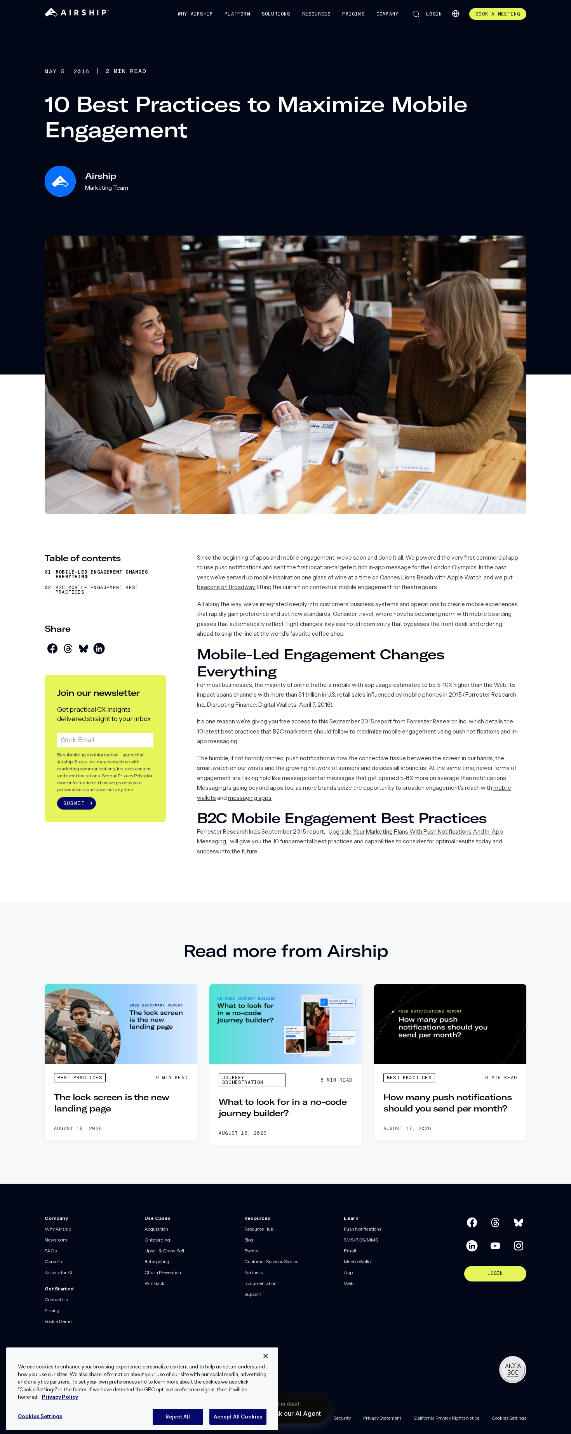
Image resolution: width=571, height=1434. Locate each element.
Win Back (154, 1283)
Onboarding (157, 1240)
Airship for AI (58, 1272)
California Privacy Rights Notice (446, 1418)
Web (348, 1283)
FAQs (51, 1251)
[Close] (265, 1356)
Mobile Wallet (358, 1261)
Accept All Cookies (238, 1416)
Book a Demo (58, 1321)
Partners (253, 1272)
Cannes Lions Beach (406, 577)
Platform (237, 14)
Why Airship (195, 14)
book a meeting (497, 14)
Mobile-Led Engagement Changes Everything (102, 574)
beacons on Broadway (226, 587)
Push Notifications (362, 1229)
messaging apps (250, 797)
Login (434, 14)
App (348, 1272)
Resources (316, 14)
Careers (53, 1261)
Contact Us (56, 1299)
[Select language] (455, 13)
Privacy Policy (132, 776)
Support (252, 1294)
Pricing (353, 14)
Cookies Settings (509, 1418)
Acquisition (156, 1229)
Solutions (276, 14)
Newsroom (56, 1240)
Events (251, 1251)
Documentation (260, 1283)
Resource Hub (258, 1229)
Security (342, 1418)
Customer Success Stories (271, 1261)
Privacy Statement (382, 1418)
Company (387, 14)
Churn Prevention (162, 1272)
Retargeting (156, 1261)
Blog (248, 1240)
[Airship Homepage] (77, 15)
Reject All (177, 1416)
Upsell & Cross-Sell (164, 1251)
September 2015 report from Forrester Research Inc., (398, 721)
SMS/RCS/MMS (361, 1240)
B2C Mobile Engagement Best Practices (97, 590)
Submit (74, 803)
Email (350, 1251)
